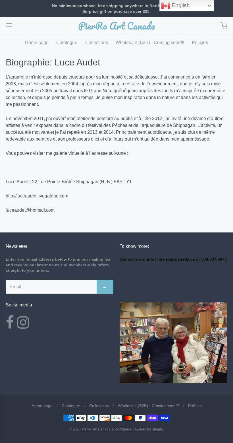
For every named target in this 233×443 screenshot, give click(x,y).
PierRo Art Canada (116, 25)
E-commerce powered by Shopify (137, 429)
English (180, 5)
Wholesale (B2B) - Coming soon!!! (150, 42)
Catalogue (66, 42)
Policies (200, 42)
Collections (96, 42)
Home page (37, 42)
